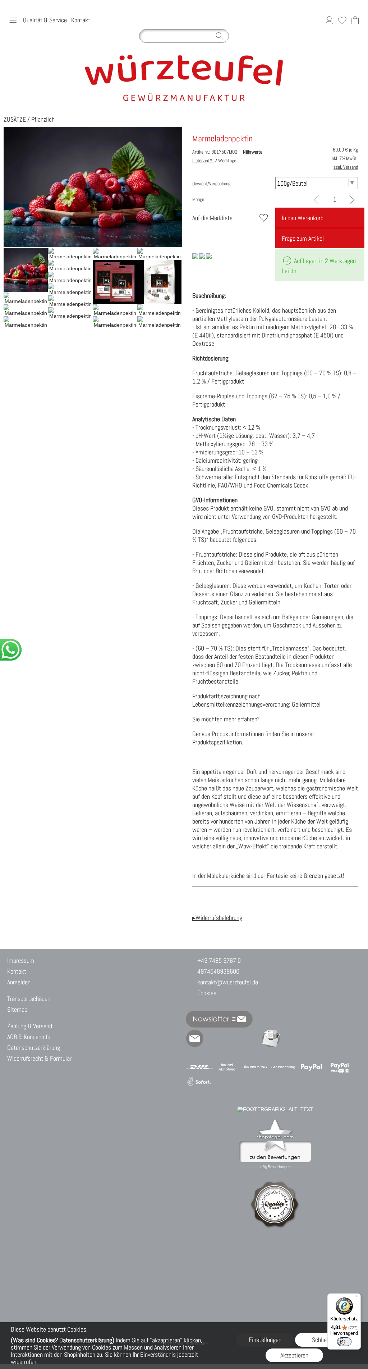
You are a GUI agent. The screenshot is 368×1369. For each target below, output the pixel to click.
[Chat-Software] (233, 1038)
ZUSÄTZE (15, 119)
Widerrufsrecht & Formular (39, 1058)
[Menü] (356, 1297)
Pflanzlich (43, 119)
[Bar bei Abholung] (227, 1067)
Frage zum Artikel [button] (303, 238)
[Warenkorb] (355, 20)
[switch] (344, 1341)
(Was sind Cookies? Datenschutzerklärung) (62, 1340)
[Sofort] (199, 1082)
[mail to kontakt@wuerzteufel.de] (195, 1038)
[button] (13, 20)
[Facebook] (252, 1038)
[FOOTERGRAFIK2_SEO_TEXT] (275, 1109)
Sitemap (17, 1009)
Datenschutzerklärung (33, 1047)
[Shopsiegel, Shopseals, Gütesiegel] (275, 1121)
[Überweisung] (255, 1067)
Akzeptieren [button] (294, 1355)
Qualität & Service (45, 20)
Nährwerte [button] (252, 152)
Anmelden (19, 982)
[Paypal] (311, 1067)
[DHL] (199, 1067)
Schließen (324, 1340)
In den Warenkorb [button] (302, 218)
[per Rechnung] (283, 1067)
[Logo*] (184, 56)
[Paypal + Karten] (339, 1067)
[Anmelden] (329, 20)
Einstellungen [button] (265, 1340)
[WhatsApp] (214, 1038)
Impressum (20, 960)
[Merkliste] (342, 20)
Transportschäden (28, 998)
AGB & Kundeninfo (28, 1037)
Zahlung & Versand (29, 1026)
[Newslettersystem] (271, 1038)
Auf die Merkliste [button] (212, 218)
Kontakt (80, 20)
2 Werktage (214, 160)
